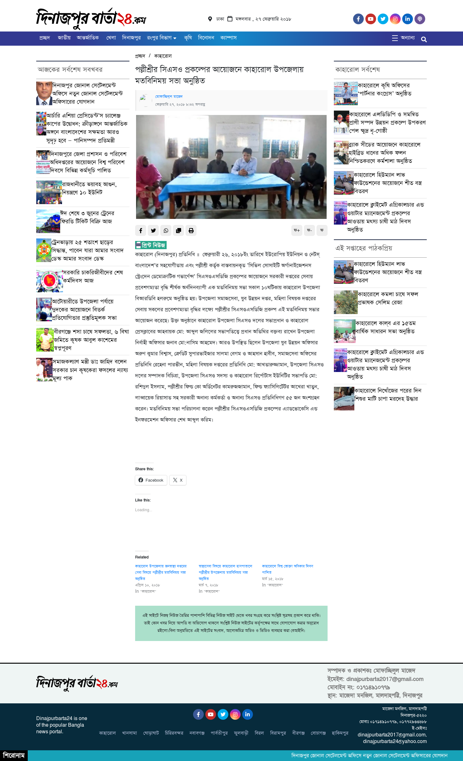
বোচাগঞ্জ (318, 733)
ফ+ (297, 230)
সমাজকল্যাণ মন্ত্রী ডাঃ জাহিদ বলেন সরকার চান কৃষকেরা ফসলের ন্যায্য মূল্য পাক (90, 370)
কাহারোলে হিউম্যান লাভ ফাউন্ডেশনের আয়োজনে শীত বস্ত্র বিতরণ (388, 183)
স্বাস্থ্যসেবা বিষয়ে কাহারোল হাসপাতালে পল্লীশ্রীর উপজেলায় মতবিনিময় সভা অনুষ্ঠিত (225, 572)
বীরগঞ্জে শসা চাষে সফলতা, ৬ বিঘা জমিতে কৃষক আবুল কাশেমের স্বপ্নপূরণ (91, 340)
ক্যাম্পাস (228, 38)
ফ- (309, 230)
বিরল (259, 733)
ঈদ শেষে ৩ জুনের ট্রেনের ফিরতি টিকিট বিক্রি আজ (87, 217)
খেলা (110, 38)
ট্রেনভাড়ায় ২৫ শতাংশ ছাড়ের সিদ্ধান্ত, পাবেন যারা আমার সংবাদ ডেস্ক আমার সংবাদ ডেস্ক (87, 250)
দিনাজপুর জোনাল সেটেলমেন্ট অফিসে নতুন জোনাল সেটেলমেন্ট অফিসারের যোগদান (87, 94)
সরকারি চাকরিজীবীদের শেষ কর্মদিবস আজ (93, 277)
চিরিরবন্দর (174, 733)
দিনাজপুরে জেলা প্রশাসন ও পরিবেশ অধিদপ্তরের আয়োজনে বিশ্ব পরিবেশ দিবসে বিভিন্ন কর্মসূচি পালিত (88, 162)
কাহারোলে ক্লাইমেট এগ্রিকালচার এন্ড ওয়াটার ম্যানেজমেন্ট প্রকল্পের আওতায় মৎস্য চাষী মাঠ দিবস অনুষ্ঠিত (385, 217)
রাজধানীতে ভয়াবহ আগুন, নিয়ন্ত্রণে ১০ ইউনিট (89, 188)
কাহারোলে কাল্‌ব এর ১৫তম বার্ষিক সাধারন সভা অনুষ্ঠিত (386, 327)
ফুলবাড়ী (241, 733)
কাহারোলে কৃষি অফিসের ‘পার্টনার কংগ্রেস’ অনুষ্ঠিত (384, 90)
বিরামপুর (278, 733)
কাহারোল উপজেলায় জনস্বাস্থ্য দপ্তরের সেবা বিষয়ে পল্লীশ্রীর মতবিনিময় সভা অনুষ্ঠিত (160, 572)
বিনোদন (206, 38)
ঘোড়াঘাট (151, 733)
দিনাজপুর (131, 38)
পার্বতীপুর (219, 733)
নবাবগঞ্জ (197, 733)
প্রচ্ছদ (44, 38)
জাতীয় (63, 38)
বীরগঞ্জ (298, 733)
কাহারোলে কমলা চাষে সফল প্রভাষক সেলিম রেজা (388, 298)
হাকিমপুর (340, 733)
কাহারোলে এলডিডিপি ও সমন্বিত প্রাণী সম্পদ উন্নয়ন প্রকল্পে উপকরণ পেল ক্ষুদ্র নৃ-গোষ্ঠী (387, 123)
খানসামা (129, 733)
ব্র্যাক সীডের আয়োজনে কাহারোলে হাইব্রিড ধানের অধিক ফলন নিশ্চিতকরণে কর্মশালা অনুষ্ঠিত (384, 153)
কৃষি (187, 38)
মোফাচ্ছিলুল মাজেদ (169, 96)
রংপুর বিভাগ (159, 38)
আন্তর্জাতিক (88, 38)
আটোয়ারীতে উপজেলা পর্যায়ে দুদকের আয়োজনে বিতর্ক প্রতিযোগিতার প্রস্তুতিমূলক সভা (84, 310)
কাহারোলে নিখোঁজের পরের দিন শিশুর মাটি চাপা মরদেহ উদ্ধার (387, 395)
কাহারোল (163, 56)
